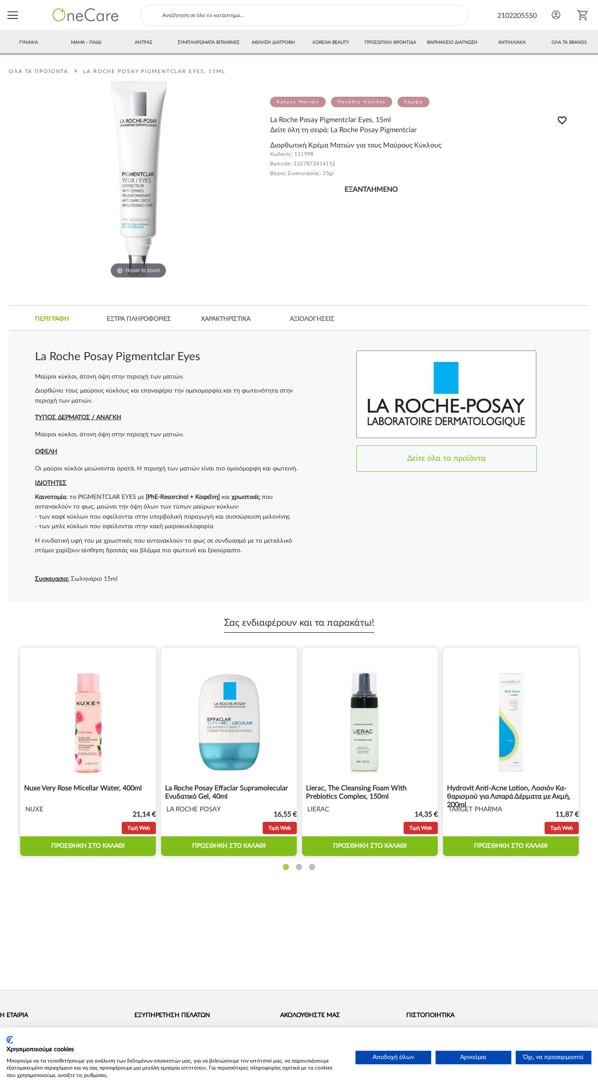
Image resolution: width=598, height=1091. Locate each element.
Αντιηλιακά (512, 42)
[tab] (52, 319)
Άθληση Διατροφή (273, 42)
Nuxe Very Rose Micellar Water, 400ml (83, 788)
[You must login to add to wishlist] (562, 122)
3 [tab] (312, 867)
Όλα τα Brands (569, 42)
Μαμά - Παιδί (86, 42)
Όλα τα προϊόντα (38, 71)
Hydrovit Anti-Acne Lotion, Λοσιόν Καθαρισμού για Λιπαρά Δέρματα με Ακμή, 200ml (508, 796)
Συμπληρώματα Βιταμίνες (208, 42)
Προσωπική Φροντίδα (390, 42)
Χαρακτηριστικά (225, 319)
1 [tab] (285, 867)
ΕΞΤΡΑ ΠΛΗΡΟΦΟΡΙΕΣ (139, 319)
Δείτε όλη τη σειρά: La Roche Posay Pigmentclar (343, 129)
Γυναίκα (28, 42)
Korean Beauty (331, 42)
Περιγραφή (52, 319)
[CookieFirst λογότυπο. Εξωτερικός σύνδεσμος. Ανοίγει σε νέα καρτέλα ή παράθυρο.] (10, 1040)
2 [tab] (299, 867)
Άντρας (143, 42)
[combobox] (304, 15)
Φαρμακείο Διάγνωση (452, 42)
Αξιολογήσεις (312, 319)
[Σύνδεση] (556, 15)
